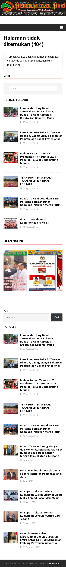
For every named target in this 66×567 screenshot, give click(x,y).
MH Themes (54, 563)
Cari (6, 311)
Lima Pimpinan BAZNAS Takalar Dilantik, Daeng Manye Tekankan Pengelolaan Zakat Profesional (41, 135)
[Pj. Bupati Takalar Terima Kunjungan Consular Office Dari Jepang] (11, 519)
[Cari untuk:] (33, 89)
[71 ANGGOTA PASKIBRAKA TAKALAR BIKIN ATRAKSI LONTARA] (11, 184)
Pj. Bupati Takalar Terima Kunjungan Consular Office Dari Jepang (40, 516)
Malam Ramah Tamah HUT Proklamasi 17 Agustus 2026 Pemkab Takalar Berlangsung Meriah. (39, 158)
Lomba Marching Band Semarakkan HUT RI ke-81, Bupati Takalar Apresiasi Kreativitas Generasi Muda (37, 113)
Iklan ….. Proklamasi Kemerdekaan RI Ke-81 (34, 221)
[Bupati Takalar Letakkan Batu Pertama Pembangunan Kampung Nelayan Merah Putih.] (11, 205)
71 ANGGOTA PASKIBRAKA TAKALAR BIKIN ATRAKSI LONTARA (36, 181)
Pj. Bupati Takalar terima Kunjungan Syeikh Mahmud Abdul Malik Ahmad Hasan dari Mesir (41, 494)
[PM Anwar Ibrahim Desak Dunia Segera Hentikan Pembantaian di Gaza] (11, 477)
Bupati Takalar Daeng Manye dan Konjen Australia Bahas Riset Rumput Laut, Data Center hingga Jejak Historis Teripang (41, 451)
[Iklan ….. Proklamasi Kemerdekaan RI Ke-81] (11, 226)
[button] (61, 27)
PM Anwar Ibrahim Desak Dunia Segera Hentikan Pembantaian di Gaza (41, 474)
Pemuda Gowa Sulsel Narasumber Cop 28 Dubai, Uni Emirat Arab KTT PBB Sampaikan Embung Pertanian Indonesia (40, 538)
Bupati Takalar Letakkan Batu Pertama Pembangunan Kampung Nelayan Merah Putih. (40, 202)
